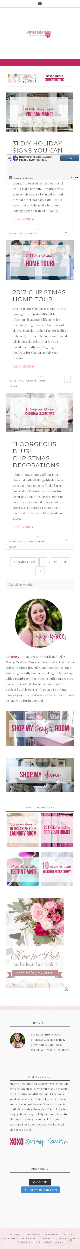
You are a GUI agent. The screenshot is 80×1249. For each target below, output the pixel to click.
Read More (22, 219)
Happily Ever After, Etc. (40, 33)
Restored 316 (64, 1234)
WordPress (24, 1242)
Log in (38, 1242)
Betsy (15, 657)
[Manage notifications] (71, 1240)
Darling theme (41, 1234)
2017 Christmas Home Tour (39, 296)
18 (65, 562)
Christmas (16, 233)
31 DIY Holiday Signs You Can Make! (38, 150)
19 (40, 571)
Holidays (30, 233)
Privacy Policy (53, 1242)
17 (55, 562)
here (27, 1129)
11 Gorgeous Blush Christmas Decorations (36, 455)
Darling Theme (36, 1238)
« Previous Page (24, 562)
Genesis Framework (64, 1238)
